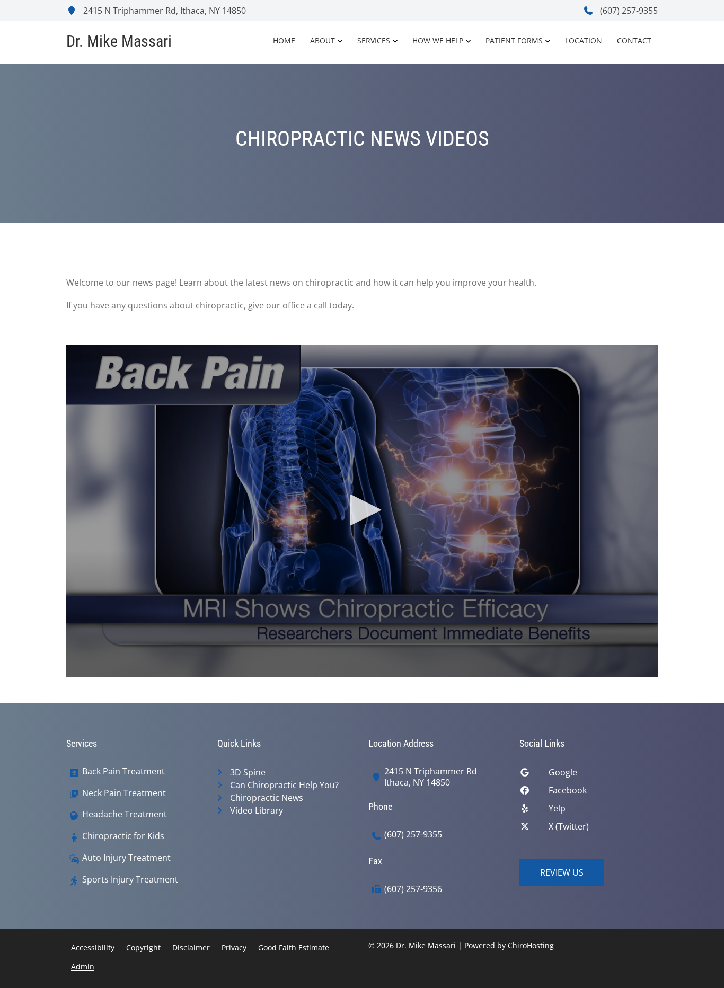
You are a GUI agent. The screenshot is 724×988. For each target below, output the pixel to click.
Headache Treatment (124, 814)
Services (373, 41)
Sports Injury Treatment (130, 879)
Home (284, 41)
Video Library (256, 810)
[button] (362, 510)
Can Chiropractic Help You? (284, 785)
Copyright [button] (143, 947)
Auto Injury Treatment (126, 857)
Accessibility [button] (92, 947)
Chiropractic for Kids (123, 836)
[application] (362, 511)
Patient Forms (514, 41)
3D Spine (248, 772)
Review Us (562, 872)
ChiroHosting (531, 945)
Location (583, 41)
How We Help (437, 41)
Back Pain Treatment (123, 771)
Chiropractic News (266, 798)
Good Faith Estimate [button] (293, 947)
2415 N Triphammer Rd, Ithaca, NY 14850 (163, 10)
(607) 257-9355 (628, 10)
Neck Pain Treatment (124, 793)
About (322, 41)
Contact (634, 41)
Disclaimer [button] (191, 947)
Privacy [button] (234, 947)
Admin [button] (82, 966)
